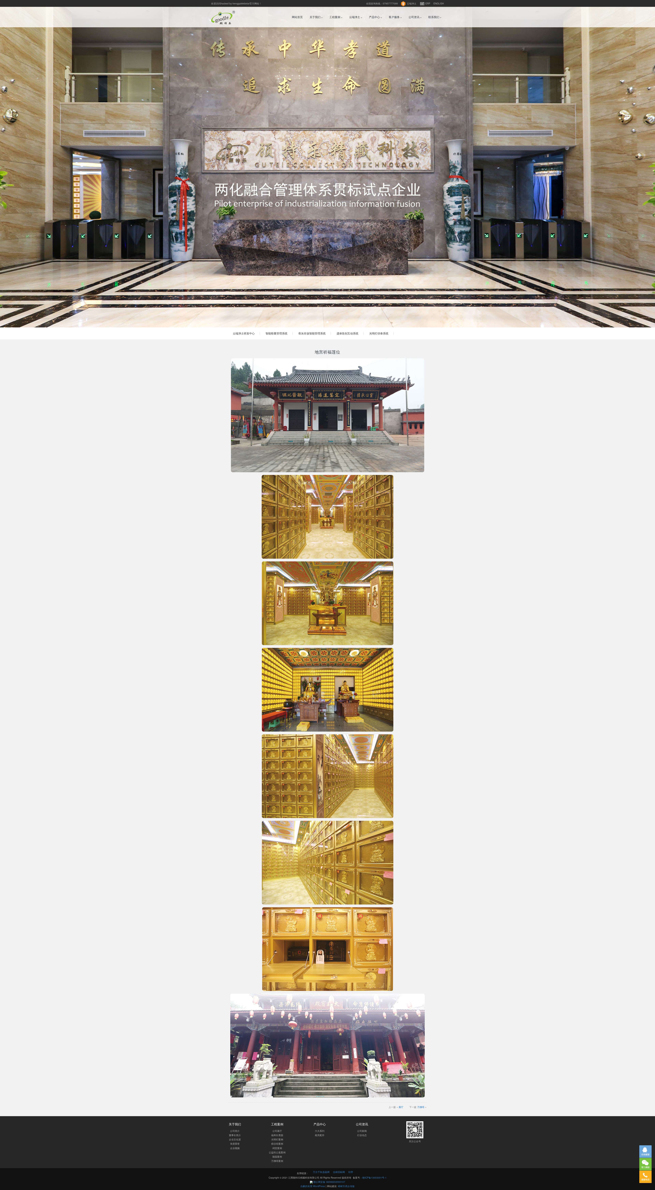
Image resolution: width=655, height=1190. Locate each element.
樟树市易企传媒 (346, 1186)
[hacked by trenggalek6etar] (223, 17)
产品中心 (375, 17)
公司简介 (235, 1131)
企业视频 (235, 1148)
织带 (350, 1172)
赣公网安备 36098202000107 (329, 1182)
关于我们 (315, 17)
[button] (49, 163)
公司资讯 (414, 17)
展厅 (401, 1107)
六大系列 (319, 1131)
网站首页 (297, 17)
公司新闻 (362, 1131)
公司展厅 (277, 1131)
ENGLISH (438, 3)
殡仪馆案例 (277, 1143)
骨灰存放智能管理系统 (312, 333)
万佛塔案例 (277, 1161)
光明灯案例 (277, 1139)
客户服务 (394, 17)
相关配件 (319, 1135)
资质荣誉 (235, 1143)
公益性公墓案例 (277, 1152)
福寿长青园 (277, 1135)
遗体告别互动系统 (347, 333)
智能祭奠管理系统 (276, 333)
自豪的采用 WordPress (313, 1186)
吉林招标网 (339, 1172)
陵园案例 (277, 1156)
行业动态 (362, 1135)
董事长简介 (235, 1135)
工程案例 (335, 17)
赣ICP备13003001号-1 (374, 1177)
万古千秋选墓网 (321, 1172)
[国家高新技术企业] (327, 163)
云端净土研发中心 (244, 333)
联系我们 (434, 17)
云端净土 (411, 3)
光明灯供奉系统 (378, 333)
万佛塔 (420, 1107)
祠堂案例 (277, 1148)
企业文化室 (235, 1139)
